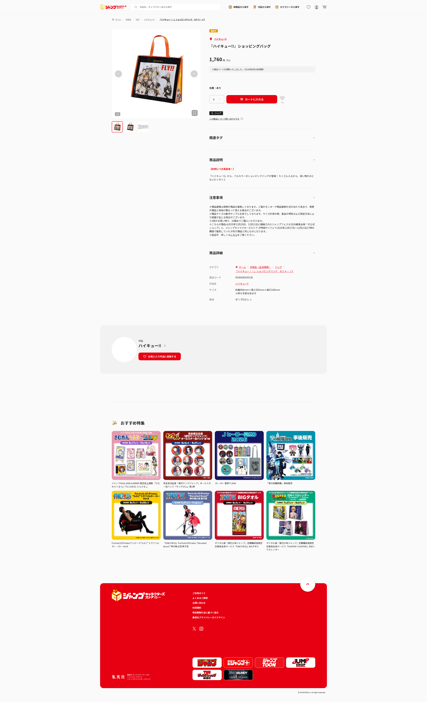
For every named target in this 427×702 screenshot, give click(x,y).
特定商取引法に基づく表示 (205, 612)
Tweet (216, 113)
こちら (233, 234)
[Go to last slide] (118, 73)
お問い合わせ (198, 602)
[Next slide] (194, 73)
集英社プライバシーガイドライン (208, 617)
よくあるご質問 (200, 598)
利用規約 (196, 607)
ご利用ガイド (198, 593)
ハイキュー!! (220, 39)
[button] (117, 126)
